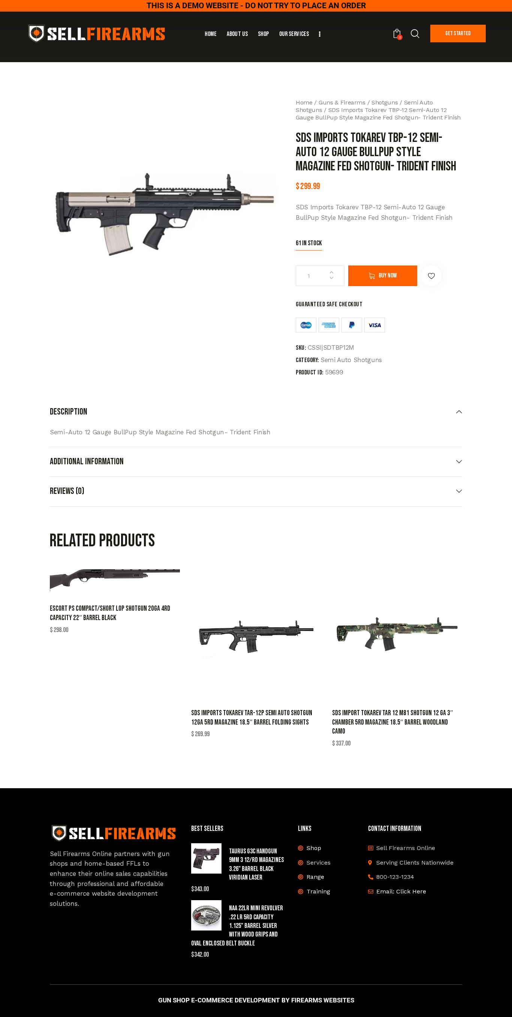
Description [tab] (68, 412)
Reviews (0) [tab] (67, 491)
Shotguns (384, 102)
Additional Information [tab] (87, 461)
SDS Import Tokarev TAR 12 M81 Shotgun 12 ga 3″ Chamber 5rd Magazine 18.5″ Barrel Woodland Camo (392, 722)
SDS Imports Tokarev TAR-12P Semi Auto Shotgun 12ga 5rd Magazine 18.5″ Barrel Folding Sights (251, 718)
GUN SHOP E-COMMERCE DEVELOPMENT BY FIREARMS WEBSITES (256, 1000)
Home (304, 102)
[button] (431, 275)
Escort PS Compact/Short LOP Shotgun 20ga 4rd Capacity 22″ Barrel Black (110, 613)
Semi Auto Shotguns (351, 360)
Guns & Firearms (342, 102)
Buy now (388, 275)
